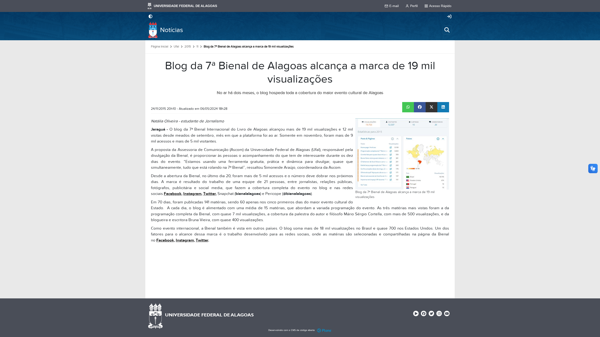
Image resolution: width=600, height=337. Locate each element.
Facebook (172, 193)
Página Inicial (159, 46)
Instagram (192, 193)
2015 (187, 46)
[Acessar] (449, 17)
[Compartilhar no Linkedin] (443, 107)
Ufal (176, 46)
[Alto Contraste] (150, 17)
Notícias (171, 30)
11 (197, 46)
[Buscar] (447, 30)
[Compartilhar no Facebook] (420, 107)
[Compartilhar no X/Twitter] (431, 107)
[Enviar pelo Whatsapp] (408, 107)
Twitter (209, 193)
